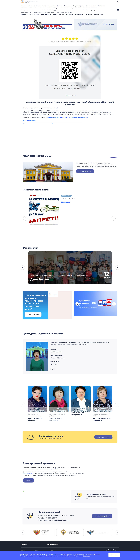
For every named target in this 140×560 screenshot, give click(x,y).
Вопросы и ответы (52, 544)
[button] (118, 2)
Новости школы (91, 6)
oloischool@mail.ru (61, 520)
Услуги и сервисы (78, 6)
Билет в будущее (91, 10)
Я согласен (114, 555)
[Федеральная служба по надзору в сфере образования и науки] (98, 532)
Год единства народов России (94, 14)
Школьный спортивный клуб (49, 8)
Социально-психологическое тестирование (83, 8)
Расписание (67, 6)
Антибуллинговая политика (70, 10)
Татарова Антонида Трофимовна (63, 342)
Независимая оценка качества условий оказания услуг (68, 117)
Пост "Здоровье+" (55, 10)
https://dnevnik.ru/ (29, 473)
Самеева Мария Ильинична (55, 419)
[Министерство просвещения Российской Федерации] (41, 532)
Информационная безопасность (31, 10)
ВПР (82, 10)
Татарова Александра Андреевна (101, 419)
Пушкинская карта (26, 12)
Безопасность (64, 8)
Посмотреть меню (103, 437)
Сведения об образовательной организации (41, 6)
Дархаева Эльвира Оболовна (35, 419)
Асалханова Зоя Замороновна (77, 414)
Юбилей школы (33, 8)
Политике (86, 556)
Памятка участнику (29, 120)
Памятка (65, 202)
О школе (59, 6)
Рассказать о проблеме (102, 516)
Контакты (24, 8)
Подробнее (113, 157)
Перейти (29, 480)
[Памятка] (44, 209)
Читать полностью (85, 171)
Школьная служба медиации (74, 14)
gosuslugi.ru (55, 469)
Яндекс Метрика (52, 554)
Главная (23, 6)
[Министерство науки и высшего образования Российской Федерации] (69, 532)
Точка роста (101, 6)
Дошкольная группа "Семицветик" (44, 12)
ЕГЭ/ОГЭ (45, 10)
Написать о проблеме (33, 314)
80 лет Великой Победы (64, 12)
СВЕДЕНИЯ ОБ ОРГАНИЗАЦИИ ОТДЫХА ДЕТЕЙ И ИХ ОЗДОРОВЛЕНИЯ (42, 14)
